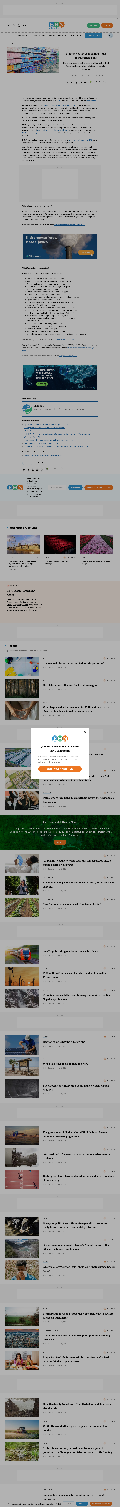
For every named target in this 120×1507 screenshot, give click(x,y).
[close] (85, 732)
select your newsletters (60, 769)
